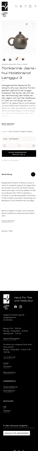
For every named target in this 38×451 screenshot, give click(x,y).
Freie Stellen (7, 367)
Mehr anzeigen (8, 124)
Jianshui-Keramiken (8, 221)
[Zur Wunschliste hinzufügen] (32, 24)
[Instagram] (20, 306)
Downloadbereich (9, 391)
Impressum (7, 411)
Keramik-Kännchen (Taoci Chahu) (15, 64)
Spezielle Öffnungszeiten (11, 339)
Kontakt (6, 363)
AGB (4, 407)
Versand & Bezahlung (10, 387)
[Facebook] (15, 306)
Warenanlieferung (9, 372)
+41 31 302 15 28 (9, 357)
